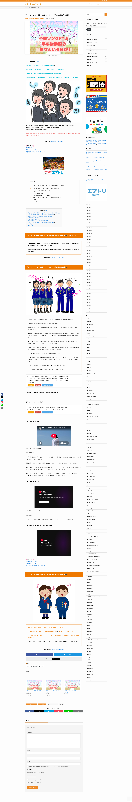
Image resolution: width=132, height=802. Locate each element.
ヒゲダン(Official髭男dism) (94, 565)
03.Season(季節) (91, 45)
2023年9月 (89, 288)
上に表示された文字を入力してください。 (36, 772)
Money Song (91, 462)
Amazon (31, 385)
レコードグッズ (91, 573)
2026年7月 (89, 210)
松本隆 (89, 651)
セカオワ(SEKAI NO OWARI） (94, 556)
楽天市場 (38, 385)
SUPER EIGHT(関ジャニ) (93, 499)
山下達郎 (90, 614)
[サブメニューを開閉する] (106, 39)
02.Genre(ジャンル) (92, 42)
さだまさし (90, 539)
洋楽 (89, 657)
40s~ (89, 344)
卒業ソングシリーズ (31, 149)
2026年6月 (89, 213)
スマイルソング (91, 551)
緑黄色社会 (90, 674)
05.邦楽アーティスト (92, 50)
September (90, 490)
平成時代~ (31, 18)
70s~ (89, 353)
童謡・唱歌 (90, 668)
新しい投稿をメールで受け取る (35, 782)
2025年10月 (89, 233)
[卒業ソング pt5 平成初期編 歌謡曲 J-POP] (34, 685)
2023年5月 (89, 299)
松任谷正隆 (90, 648)
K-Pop (89, 444)
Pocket (37, 61)
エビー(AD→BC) (93, 141)
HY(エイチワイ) (91, 430)
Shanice (90, 496)
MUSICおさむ (89, 180)
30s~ (89, 338)
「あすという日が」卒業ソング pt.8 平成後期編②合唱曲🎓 (46, 188)
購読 (89, 29)
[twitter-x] (103, 1)
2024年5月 (89, 268)
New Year (90, 470)
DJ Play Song (91, 393)
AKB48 (89, 364)
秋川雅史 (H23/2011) (38, 193)
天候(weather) (91, 605)
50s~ (89, 347)
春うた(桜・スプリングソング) (94, 639)
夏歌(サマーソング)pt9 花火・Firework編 (95, 157)
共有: (35, 199)
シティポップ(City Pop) (93, 545)
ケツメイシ (90, 533)
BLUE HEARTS (91, 373)
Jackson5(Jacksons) (92, 436)
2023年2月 (89, 302)
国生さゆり (90, 591)
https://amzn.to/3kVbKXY (58, 257)
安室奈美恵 (90, 608)
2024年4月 (89, 270)
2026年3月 (89, 219)
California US (91, 376)
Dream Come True (92, 396)
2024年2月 (89, 276)
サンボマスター (91, 542)
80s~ (89, 356)
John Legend (91, 439)
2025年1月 (89, 253)
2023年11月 (89, 282)
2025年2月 (89, 250)
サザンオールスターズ (93, 536)
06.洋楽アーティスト (92, 53)
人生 (89, 582)
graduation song (51, 704)
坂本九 (89, 594)
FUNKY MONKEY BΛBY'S (93, 404)
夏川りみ (90, 599)
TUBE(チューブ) (91, 502)
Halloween (90, 422)
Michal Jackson (91, 459)
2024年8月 (89, 262)
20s (89, 333)
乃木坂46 (90, 579)
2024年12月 (89, 256)
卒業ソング (42, 18)
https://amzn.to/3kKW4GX (56, 141)
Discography (91, 390)
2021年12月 (89, 311)
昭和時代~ (90, 642)
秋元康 (89, 665)
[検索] (106, 1)
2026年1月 (89, 225)
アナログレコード (92, 516)
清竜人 (89, 662)
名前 (28, 750)
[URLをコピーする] (78, 711)
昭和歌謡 (90, 645)
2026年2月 (89, 222)
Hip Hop (90, 424)
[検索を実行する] (106, 14)
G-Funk (89, 407)
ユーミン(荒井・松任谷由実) (94, 571)
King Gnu (90, 447)
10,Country (90, 65)
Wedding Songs (91, 508)
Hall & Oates (91, 419)
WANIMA (90, 505)
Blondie (89, 370)
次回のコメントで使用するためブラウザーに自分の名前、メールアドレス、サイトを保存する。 (49, 766)
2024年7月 (89, 265)
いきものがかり (91, 519)
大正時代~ (90, 602)
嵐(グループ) (91, 616)
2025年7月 (89, 242)
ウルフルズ (90, 525)
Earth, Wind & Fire (92, 399)
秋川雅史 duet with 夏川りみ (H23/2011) (42, 195)
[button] (29, 711)
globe (89, 410)
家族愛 (89, 611)
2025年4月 (89, 245)
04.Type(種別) (91, 48)
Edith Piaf (90, 401)
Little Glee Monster (92, 453)
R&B (89, 485)
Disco (89, 387)
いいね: (35, 201)
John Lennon (91, 442)
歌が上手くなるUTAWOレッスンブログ (94, 179)
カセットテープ (91, 531)
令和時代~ (90, 585)
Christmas (90, 379)
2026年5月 (89, 216)
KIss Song (90, 450)
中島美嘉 (90, 576)
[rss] (104, 1)
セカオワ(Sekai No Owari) (93, 553)
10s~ (27, 18)
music (38, 18)
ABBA (89, 361)
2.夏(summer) (91, 330)
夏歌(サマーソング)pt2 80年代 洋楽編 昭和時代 (96, 169)
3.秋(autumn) (91, 336)
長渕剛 (89, 680)
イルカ (89, 522)
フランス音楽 (91, 568)
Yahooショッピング (47, 385)
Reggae (90, 488)
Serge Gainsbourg (92, 493)
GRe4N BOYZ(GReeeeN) (93, 416)
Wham (89, 513)
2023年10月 (89, 285)
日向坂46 (90, 634)
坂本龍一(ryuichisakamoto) (94, 596)
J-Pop (35, 18)
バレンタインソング (92, 559)
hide (46, 210)
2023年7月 (89, 293)
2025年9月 (89, 236)
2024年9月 (89, 259)
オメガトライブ (91, 528)
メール (29, 756)
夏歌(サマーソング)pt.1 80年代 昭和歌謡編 (95, 166)
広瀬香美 (90, 622)
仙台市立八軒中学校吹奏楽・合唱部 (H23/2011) (44, 190)
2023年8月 (89, 290)
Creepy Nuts (91, 384)
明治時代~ (90, 637)
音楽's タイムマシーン (33, 4)
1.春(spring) (90, 324)
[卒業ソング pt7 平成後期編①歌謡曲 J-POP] (53, 685)
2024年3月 (89, 273)
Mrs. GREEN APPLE (92, 465)
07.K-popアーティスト (93, 56)
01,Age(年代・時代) (92, 39)
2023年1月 (89, 305)
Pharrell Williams (91, 479)
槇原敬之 (90, 654)
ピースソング (91, 562)
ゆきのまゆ (92, 144)
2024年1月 (89, 279)
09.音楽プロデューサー (93, 62)
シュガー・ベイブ (92, 548)
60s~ (89, 350)
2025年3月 (89, 247)
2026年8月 (89, 207)
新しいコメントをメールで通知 (35, 779)
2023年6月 (89, 296)
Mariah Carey (91, 456)
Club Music (90, 381)
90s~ (89, 358)
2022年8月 (89, 308)
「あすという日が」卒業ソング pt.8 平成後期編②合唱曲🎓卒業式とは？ (49, 185)
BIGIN (89, 367)
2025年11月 (89, 230)
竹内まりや (90, 671)
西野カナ (90, 677)
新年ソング (90, 631)
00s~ (89, 318)
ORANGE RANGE (92, 476)
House (89, 427)
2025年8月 (89, 239)
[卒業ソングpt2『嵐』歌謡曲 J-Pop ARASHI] (72, 685)
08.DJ (89, 59)
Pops (89, 482)
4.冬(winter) (90, 341)
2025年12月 (89, 227)
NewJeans (90, 473)
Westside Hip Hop (92, 510)
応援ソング (90, 625)
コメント (29, 732)
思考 (89, 628)
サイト (28, 761)
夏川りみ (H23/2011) (38, 191)
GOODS (90, 68)
